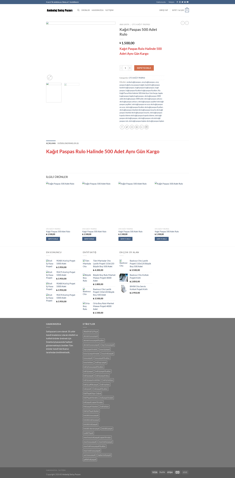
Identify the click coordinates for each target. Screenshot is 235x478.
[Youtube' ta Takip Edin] (187, 2)
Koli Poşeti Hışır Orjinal (92, 393)
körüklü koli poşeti (91, 424)
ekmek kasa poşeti (91, 336)
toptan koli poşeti (104, 455)
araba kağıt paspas (134, 82)
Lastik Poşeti (88, 433)
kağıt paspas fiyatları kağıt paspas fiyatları (141, 90)
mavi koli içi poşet (105, 442)
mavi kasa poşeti (90, 442)
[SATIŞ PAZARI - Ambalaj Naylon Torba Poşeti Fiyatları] (59, 10)
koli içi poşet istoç (102, 376)
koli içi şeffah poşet (91, 384)
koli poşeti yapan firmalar (93, 402)
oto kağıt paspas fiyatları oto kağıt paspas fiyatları (144, 107)
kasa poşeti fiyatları (102, 358)
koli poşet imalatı (106, 398)
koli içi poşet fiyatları (103, 371)
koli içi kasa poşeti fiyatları (93, 367)
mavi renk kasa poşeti (92, 451)
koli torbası (104, 406)
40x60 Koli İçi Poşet (91, 331)
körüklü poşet (107, 428)
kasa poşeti (88, 358)
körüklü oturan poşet (91, 428)
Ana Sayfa (124, 24)
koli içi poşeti (88, 376)
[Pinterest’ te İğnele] (136, 127)
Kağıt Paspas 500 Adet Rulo (58, 231)
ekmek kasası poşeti (91, 345)
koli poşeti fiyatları (101, 389)
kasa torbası (88, 362)
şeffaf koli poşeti (90, 459)
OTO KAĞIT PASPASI (141, 24)
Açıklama (51, 143)
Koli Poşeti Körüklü (91, 398)
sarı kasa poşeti (89, 455)
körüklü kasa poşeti (91, 415)
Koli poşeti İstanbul (91, 406)
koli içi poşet (88, 371)
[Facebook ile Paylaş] (122, 127)
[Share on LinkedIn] (146, 127)
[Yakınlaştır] (49, 77)
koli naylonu (105, 384)
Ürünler (85, 10)
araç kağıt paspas (148, 82)
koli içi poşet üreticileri (92, 380)
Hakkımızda (161, 2)
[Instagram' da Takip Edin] (180, 2)
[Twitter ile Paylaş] (127, 127)
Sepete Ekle (144, 68)
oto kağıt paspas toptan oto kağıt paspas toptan (146, 121)
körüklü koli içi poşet (91, 420)
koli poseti (87, 389)
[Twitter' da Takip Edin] (182, 2)
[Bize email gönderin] (185, 2)
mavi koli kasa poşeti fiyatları (95, 446)
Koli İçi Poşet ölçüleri (91, 411)
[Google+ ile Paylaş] (141, 127)
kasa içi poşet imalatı (91, 353)
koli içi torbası (108, 380)
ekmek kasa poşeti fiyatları (94, 340)
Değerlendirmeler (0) (68, 143)
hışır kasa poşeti (108, 345)
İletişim (171, 2)
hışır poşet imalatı (90, 349)
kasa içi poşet (105, 349)
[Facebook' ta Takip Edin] (177, 2)
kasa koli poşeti (107, 353)
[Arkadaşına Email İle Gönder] (132, 127)
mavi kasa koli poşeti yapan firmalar (97, 437)
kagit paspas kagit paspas (144, 88)
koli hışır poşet (100, 362)
